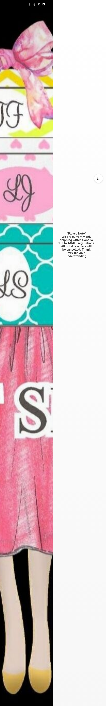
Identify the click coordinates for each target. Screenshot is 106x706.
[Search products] (98, 178)
